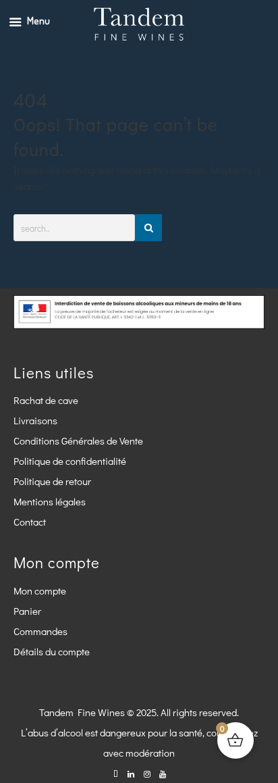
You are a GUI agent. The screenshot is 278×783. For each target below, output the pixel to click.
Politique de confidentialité (69, 461)
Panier (27, 610)
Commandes (40, 631)
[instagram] (146, 773)
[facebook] (115, 773)
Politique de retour (52, 481)
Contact (29, 521)
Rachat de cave (45, 400)
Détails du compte (51, 651)
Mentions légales (49, 501)
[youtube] (162, 773)
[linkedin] (131, 773)
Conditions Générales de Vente (78, 440)
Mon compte (39, 590)
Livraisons (35, 420)
